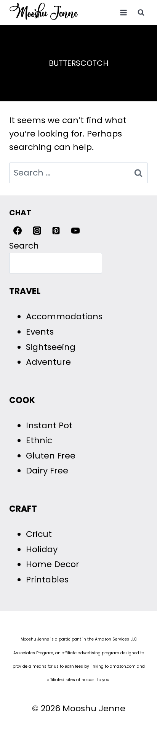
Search (24, 246)
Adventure (48, 362)
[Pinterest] (56, 230)
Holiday (42, 549)
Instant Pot (49, 425)
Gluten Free (50, 456)
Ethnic (39, 440)
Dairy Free (47, 470)
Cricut (39, 534)
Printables (47, 579)
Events (40, 332)
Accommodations (64, 316)
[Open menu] (123, 12)
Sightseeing (50, 347)
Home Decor (52, 564)
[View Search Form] (141, 13)
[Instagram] (37, 230)
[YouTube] (75, 230)
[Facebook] (17, 230)
